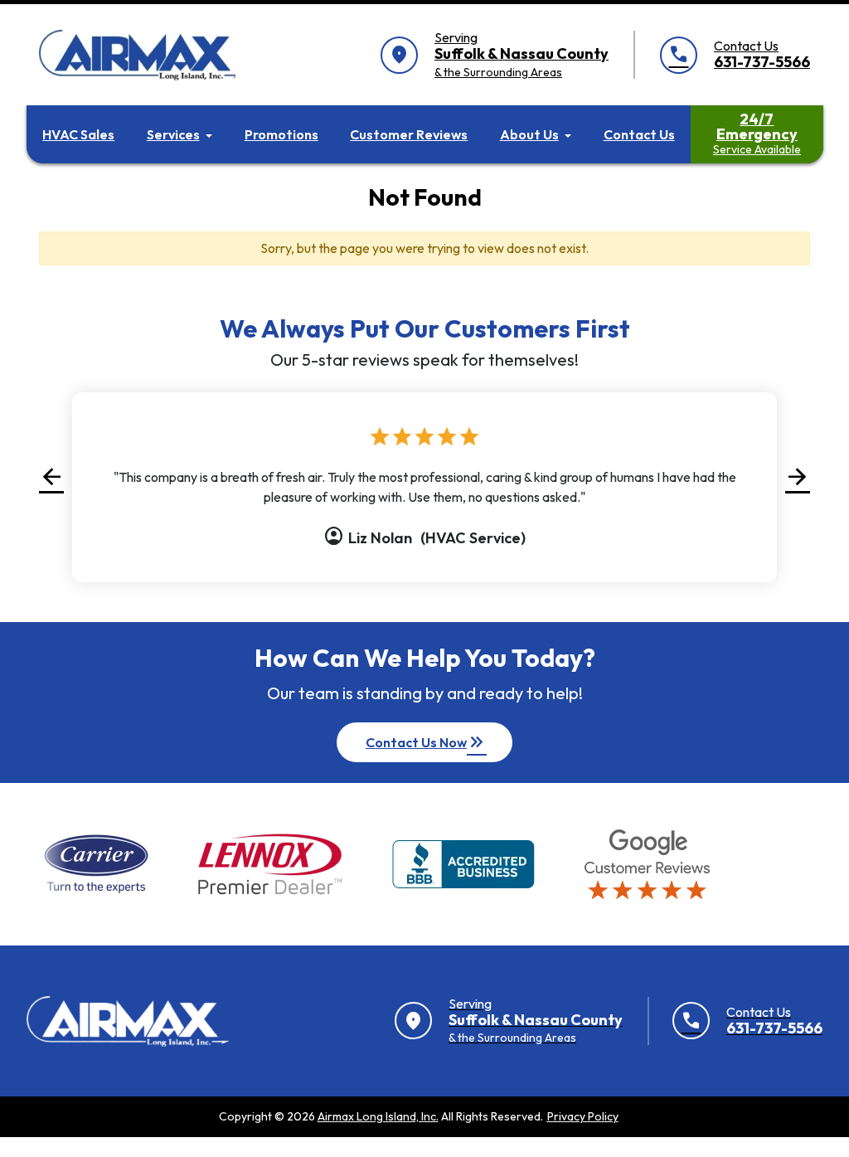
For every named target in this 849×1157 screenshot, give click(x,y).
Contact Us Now (426, 742)
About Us (529, 134)
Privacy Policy (583, 1116)
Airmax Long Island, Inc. (378, 1116)
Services (173, 134)
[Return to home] (128, 1021)
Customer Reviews (409, 134)
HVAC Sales (78, 134)
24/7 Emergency (757, 133)
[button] (51, 477)
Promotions (281, 134)
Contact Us (639, 134)
